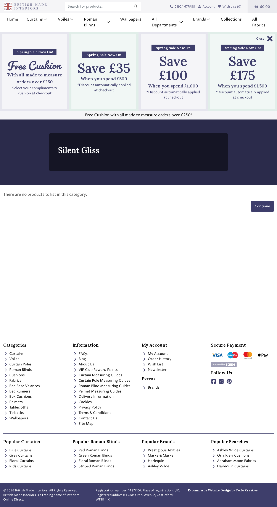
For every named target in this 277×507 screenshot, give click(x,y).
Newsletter (157, 369)
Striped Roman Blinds (96, 466)
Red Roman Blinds (93, 450)
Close (260, 39)
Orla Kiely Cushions (233, 455)
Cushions (16, 375)
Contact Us (87, 418)
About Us (86, 364)
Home (12, 19)
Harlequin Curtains (232, 466)
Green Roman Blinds (95, 455)
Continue (262, 206)
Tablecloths (18, 407)
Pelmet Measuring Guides (99, 391)
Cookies (85, 402)
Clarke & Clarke (160, 455)
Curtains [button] (35, 19)
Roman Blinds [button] (90, 22)
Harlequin (155, 461)
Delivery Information (96, 396)
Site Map (85, 423)
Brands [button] (199, 19)
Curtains (16, 353)
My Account (157, 353)
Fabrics (14, 380)
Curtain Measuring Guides (100, 375)
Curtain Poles (20, 364)
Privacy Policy (89, 407)
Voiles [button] (63, 19)
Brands (153, 387)
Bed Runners (19, 391)
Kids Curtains (20, 466)
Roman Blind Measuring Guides (104, 386)
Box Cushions (20, 396)
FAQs (83, 353)
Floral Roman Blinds (94, 461)
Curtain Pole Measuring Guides (104, 380)
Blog (82, 359)
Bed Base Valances (24, 386)
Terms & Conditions (94, 412)
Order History (159, 359)
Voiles (13, 359)
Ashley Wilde (158, 466)
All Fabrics (259, 22)
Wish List (155, 364)
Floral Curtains (21, 461)
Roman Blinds (20, 369)
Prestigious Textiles (163, 450)
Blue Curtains (20, 450)
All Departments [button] (164, 22)
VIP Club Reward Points (98, 369)
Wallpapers (130, 19)
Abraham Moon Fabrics (236, 461)
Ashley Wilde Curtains (235, 450)
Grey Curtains (20, 455)
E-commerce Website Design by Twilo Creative (223, 490)
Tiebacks (16, 412)
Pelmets (15, 402)
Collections (231, 19)
